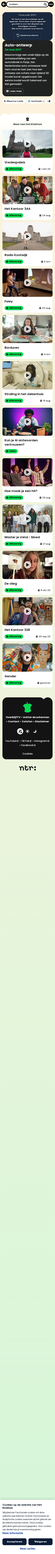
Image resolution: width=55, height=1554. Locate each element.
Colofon (27, 721)
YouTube (12, 741)
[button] (48, 16)
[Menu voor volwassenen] (51, 4)
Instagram (42, 741)
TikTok (26, 741)
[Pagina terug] (4, 4)
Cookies (27, 753)
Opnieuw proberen (29, 35)
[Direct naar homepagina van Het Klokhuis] (27, 707)
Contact (13, 721)
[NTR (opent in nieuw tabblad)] (27, 767)
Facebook (28, 745)
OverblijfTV (13, 717)
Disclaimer (42, 721)
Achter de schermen (36, 717)
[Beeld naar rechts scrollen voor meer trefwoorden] (49, 101)
